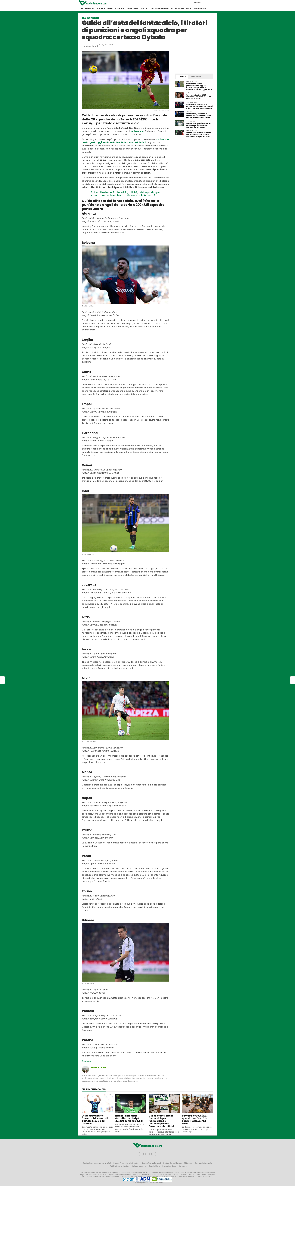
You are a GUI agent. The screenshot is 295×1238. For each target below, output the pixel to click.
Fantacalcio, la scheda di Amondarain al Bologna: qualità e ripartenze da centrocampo (199, 106)
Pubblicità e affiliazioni (119, 1166)
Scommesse (200, 8)
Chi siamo (188, 1163)
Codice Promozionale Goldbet (126, 1163)
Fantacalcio (87, 8)
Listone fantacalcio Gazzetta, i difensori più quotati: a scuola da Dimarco (95, 1119)
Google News (154, 1166)
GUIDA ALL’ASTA (105, 8)
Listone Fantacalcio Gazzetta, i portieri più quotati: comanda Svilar (129, 1118)
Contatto (182, 1166)
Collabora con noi (138, 1166)
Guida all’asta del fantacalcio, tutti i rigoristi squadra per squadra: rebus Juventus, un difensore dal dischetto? (126, 194)
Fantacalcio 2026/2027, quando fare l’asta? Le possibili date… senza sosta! (195, 1119)
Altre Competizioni (181, 8)
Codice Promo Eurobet (151, 1163)
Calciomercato (159, 8)
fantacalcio (137, 131)
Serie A (143, 8)
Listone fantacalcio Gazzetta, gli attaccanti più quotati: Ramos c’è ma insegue (198, 125)
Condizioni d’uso (169, 1166)
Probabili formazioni (126, 8)
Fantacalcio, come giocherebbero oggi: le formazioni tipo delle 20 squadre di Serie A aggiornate (199, 86)
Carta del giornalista (203, 1163)
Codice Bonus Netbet (172, 1163)
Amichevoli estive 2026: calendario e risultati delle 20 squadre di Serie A (198, 97)
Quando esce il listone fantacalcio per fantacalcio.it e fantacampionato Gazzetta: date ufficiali (161, 1121)
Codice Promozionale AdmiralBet (97, 1163)
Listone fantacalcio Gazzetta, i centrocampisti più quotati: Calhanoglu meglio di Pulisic (199, 135)
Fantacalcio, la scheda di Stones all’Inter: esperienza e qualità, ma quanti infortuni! (198, 116)
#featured (86, 1061)
